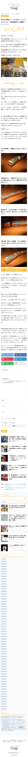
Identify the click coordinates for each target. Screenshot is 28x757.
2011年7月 (3, 694)
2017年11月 (4, 609)
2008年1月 (3, 704)
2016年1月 (3, 646)
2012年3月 (3, 681)
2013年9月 (3, 664)
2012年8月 (3, 676)
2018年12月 (4, 576)
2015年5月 (3, 654)
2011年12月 (4, 686)
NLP (15, 741)
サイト (3, 411)
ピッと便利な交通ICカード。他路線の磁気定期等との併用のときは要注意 (17, 448)
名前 (3, 400)
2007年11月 (4, 706)
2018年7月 (3, 588)
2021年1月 (3, 561)
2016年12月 (4, 636)
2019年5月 (3, 568)
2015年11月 (4, 649)
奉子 (19, 717)
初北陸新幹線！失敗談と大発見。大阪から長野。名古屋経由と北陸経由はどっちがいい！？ (17, 439)
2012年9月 (3, 674)
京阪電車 (4, 369)
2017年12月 (4, 606)
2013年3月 (3, 666)
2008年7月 (4, 701)
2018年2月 (3, 601)
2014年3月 (3, 661)
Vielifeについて (6, 740)
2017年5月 (3, 624)
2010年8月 (3, 699)
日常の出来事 (13, 740)
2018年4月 (3, 596)
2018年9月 (3, 583)
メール (3, 405)
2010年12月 (4, 696)
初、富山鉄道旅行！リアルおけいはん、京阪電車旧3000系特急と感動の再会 (17, 477)
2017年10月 (4, 611)
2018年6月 (3, 591)
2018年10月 (4, 581)
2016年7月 (3, 641)
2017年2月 (3, 631)
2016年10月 (4, 639)
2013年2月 (3, 669)
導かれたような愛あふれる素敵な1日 (18, 526)
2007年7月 (3, 709)
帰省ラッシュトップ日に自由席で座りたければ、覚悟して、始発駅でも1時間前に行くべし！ (18, 467)
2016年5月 (3, 644)
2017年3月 (3, 629)
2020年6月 (4, 566)
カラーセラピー (20, 740)
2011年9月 (3, 691)
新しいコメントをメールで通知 (8, 418)
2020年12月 (4, 563)
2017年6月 (3, 621)
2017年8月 (3, 616)
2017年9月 (3, 614)
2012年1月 (3, 684)
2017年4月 (3, 626)
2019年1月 (3, 573)
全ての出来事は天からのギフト (14, 752)
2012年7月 (3, 679)
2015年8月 (3, 651)
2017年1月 (3, 634)
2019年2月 (3, 571)
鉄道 (7, 369)
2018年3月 (3, 599)
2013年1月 (3, 671)
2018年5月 (3, 593)
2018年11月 (4, 578)
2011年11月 (3, 689)
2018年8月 (3, 586)
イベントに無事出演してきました (17, 545)
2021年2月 (3, 558)
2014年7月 (3, 659)
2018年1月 (3, 604)
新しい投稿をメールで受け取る (8, 422)
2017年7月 (3, 619)
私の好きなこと (10, 741)
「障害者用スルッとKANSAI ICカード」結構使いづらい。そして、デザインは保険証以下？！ (17, 458)
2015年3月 (3, 656)
